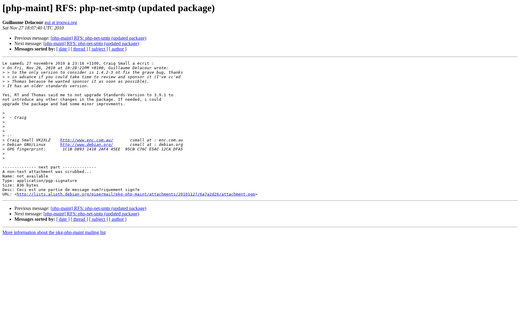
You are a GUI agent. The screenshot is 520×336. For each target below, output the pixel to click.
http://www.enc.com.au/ (86, 140)
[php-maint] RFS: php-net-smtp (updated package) (98, 38)
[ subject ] (98, 48)
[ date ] (63, 48)
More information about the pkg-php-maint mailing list (54, 232)
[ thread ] (79, 48)
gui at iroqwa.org (61, 22)
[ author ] (117, 48)
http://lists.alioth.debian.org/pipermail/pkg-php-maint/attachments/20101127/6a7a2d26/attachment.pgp (136, 194)
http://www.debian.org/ (86, 144)
